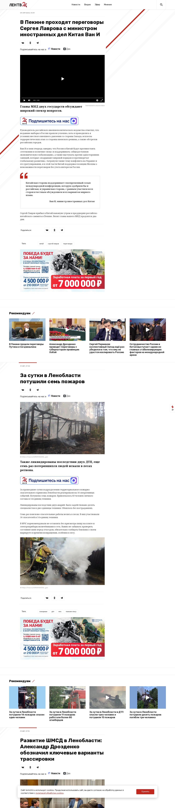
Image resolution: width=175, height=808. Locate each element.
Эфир (97, 4)
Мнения (108, 4)
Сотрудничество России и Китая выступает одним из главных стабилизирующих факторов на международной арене (147, 349)
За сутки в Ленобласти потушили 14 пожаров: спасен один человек (26, 715)
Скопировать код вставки (95, 105)
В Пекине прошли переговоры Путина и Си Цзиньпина (26, 345)
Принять (145, 791)
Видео (87, 4)
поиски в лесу (71, 611)
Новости (76, 4)
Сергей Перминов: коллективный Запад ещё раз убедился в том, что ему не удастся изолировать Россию (106, 348)
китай (41, 244)
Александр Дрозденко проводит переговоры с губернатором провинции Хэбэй (64, 348)
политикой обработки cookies (50, 793)
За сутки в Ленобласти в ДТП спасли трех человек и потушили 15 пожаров (106, 715)
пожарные (43, 611)
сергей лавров (53, 244)
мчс (60, 611)
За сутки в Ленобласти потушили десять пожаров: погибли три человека (146, 715)
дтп (53, 611)
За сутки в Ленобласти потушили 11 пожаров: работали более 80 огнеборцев (62, 716)
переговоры (67, 244)
